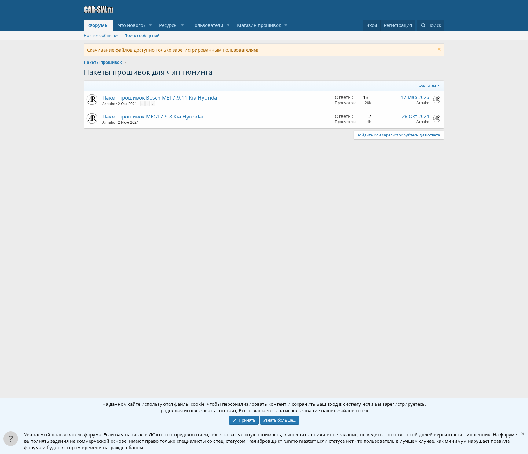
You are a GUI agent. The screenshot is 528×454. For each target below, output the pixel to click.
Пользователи (207, 25)
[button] (150, 25)
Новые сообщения (101, 35)
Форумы (98, 25)
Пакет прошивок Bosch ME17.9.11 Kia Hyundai (160, 97)
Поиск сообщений (142, 35)
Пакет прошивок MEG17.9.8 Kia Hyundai (152, 116)
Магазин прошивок (259, 25)
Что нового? (131, 25)
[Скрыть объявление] (438, 50)
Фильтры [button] (427, 85)
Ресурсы (168, 25)
